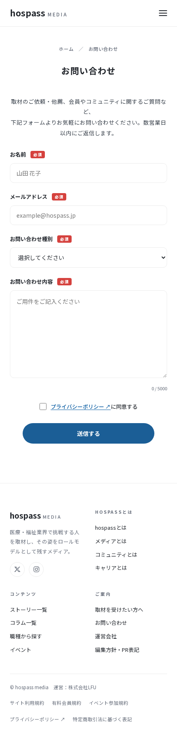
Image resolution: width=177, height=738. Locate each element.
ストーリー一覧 (28, 609)
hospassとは (111, 527)
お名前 (26, 154)
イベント (20, 650)
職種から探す (26, 636)
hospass (39, 13)
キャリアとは (111, 568)
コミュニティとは (116, 554)
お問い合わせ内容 (39, 281)
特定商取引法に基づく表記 (102, 719)
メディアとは (111, 541)
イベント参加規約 (108, 702)
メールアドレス (36, 196)
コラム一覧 (23, 622)
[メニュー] (163, 13)
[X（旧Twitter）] (17, 569)
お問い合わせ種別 (39, 239)
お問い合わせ (111, 622)
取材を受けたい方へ (119, 609)
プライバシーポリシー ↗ (81, 406)
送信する (88, 433)
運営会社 (105, 636)
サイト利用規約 (27, 702)
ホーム (66, 49)
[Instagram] (36, 569)
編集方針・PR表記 (117, 650)
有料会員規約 (67, 702)
